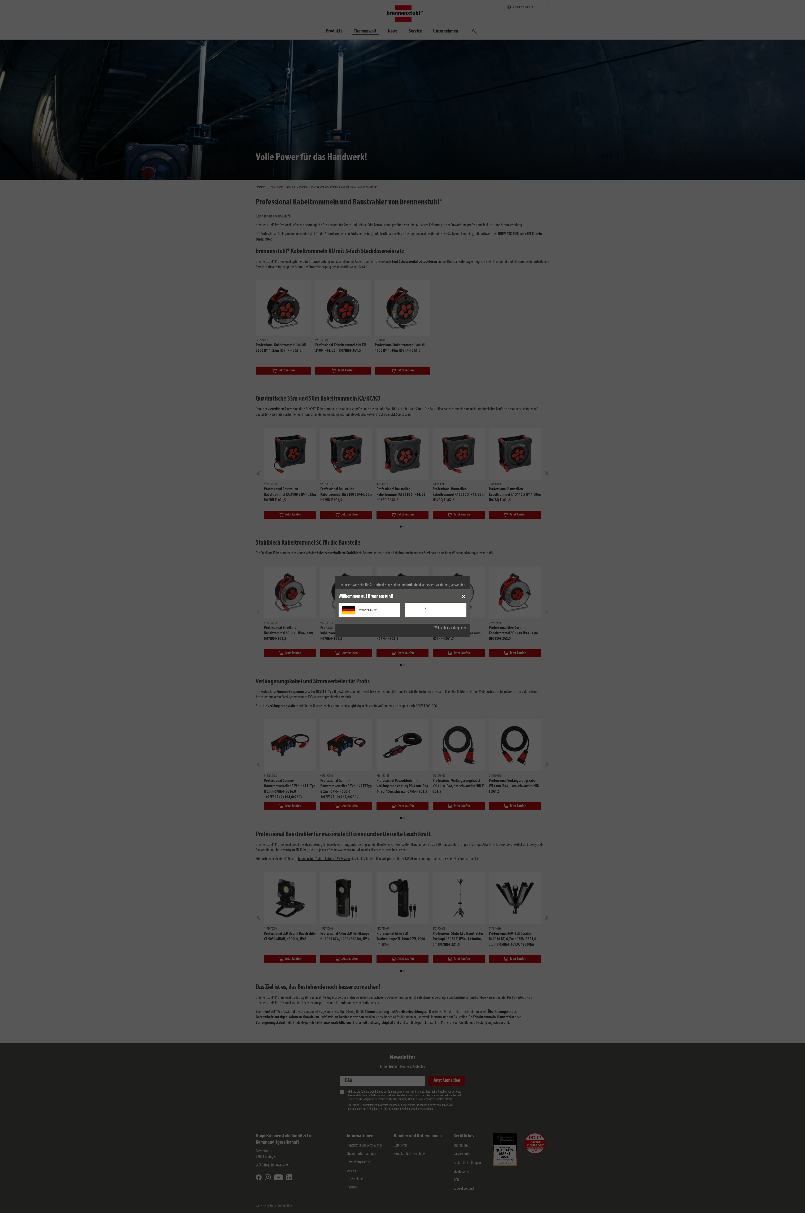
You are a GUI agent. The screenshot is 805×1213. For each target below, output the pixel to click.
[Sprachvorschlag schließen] (463, 596)
